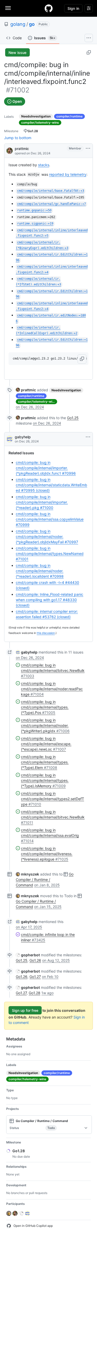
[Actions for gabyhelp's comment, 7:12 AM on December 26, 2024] (88, 437)
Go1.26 (35, 960)
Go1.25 (73, 418)
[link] (26, 390)
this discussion (46, 633)
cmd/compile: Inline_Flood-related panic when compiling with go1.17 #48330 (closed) (49, 599)
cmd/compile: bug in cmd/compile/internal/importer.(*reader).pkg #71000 (42, 502)
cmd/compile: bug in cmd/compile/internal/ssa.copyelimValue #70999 (50, 519)
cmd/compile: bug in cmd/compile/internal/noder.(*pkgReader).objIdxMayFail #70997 (47, 536)
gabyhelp (23, 437)
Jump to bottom (17, 138)
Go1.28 (34, 993)
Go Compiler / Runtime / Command (44, 879)
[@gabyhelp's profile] (9, 439)
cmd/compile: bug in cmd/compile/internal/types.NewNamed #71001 (50, 553)
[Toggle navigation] (8, 8)
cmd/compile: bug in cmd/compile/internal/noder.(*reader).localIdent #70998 (40, 570)
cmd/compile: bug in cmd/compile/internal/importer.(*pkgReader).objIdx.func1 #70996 (46, 467)
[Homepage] (48, 8)
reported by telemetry (67, 174)
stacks (43, 165)
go (32, 24)
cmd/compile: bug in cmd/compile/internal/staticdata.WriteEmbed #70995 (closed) (51, 484)
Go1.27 (35, 976)
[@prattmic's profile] (9, 150)
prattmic (22, 148)
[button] (82, 359)
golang (17, 24)
